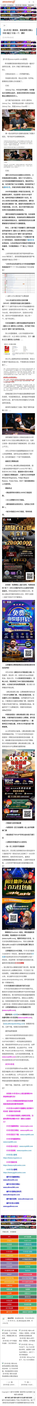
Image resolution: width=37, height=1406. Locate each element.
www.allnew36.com (10, 1180)
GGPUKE (9, 1267)
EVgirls (9, 1240)
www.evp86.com (9, 938)
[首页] (34, 1392)
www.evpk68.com (26, 1146)
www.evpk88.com (24, 1017)
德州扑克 (7, 187)
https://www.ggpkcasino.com (14, 1172)
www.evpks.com (26, 1126)
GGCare (9, 1263)
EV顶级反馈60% (27, 1259)
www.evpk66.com (16, 59)
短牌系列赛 (27, 1308)
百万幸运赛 (9, 1308)
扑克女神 (9, 1300)
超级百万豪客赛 (28, 1312)
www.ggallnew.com (10, 1206)
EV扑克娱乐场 (27, 1248)
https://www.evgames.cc (12, 1158)
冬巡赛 (9, 1293)
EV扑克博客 (19, 963)
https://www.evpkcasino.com (14, 1165)
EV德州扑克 (27, 1244)
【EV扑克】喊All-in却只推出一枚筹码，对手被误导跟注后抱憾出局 (27, 1340)
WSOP (9, 1274)
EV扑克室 (9, 1252)
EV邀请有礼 (9, 1259)
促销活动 (28, 1285)
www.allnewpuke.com (11, 1195)
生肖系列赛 (27, 1304)
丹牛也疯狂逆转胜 (27, 1282)
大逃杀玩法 (9, 1297)
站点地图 (29, 1392)
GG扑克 (15, 1014)
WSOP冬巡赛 (27, 1274)
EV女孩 (9, 1244)
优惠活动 (9, 1285)
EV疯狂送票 (9, 1255)
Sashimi (27, 1270)
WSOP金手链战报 (27, 1278)
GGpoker (28, 1263)
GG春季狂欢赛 (9, 1270)
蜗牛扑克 (9, 1312)
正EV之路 (28, 1300)
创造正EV (28, 1293)
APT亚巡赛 (27, 1237)
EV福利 (27, 1255)
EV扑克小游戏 (11, 1155)
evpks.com (27, 1240)
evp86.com (8, 944)
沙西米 (9, 1304)
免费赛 (27, 1289)
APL (9, 1237)
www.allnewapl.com (25, 1199)
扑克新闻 (10, 5)
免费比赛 (9, 1289)
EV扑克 (9, 1248)
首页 (4, 5)
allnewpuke (22, 1321)
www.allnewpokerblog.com (12, 979)
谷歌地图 (20, 1394)
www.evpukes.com (24, 1150)
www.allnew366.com (11, 1187)
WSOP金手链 (9, 1278)
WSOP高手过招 (9, 1282)
